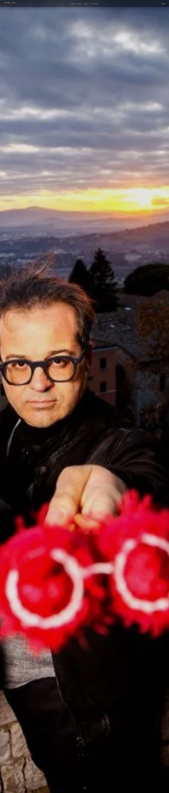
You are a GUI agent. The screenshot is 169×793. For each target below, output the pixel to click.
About (73, 3)
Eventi (79, 3)
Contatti (86, 3)
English (163, 3)
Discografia (94, 3)
